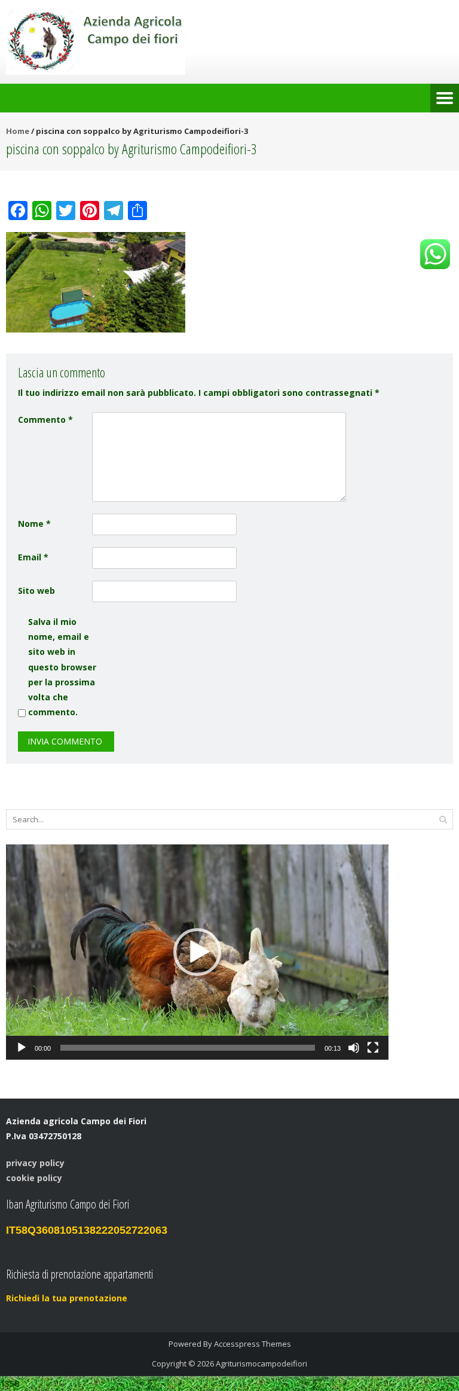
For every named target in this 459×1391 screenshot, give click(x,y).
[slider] (187, 1048)
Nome (34, 523)
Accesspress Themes (252, 1343)
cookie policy (34, 1177)
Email (33, 557)
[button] (197, 952)
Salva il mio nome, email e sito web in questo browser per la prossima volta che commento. (62, 667)
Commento (45, 419)
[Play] (21, 1048)
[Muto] (354, 1048)
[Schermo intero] (373, 1048)
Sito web (36, 590)
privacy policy (35, 1163)
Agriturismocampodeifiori (261, 1363)
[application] (197, 952)
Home (17, 131)
